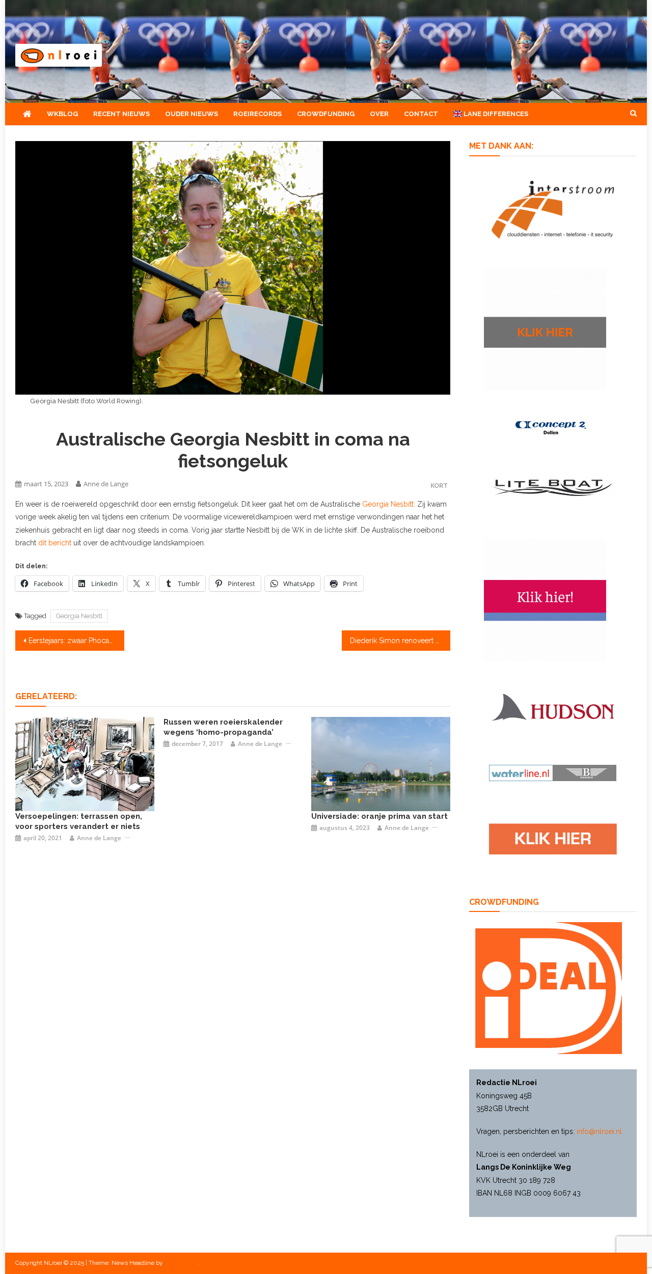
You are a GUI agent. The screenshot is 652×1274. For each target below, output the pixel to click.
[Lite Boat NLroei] (552, 487)
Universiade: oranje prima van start (379, 816)
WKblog (62, 114)
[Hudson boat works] (552, 706)
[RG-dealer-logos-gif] (553, 839)
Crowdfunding (326, 114)
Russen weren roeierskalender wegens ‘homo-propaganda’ (223, 727)
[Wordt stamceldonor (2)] (545, 600)
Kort (439, 485)
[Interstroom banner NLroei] (553, 209)
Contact (421, 114)
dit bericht (54, 543)
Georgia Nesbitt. (388, 504)
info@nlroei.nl (599, 1131)
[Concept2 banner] (552, 427)
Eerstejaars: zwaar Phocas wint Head (76, 640)
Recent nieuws (121, 114)
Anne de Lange (106, 483)
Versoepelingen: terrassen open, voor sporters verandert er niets (78, 821)
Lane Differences (495, 114)
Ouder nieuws (191, 114)
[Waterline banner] (552, 772)
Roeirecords (257, 114)
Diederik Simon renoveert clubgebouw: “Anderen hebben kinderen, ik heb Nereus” (400, 640)
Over (379, 114)
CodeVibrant (181, 1262)
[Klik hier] (545, 328)
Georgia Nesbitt (79, 616)
